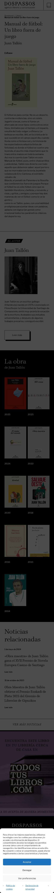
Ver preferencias (27, 878)
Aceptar (27, 862)
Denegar (27, 870)
